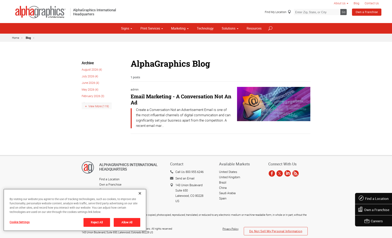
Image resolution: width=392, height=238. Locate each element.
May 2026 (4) (90, 89)
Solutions (228, 28)
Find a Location (377, 198)
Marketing (178, 28)
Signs (125, 28)
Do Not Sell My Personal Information (275, 231)
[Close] (139, 193)
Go (343, 12)
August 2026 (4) (92, 69)
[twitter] (279, 173)
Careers (377, 221)
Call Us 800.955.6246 (189, 172)
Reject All (96, 222)
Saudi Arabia (227, 193)
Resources (254, 28)
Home (15, 38)
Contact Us (372, 3)
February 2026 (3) (93, 96)
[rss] (295, 173)
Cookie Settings (20, 222)
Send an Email (184, 178)
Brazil (222, 182)
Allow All (126, 222)
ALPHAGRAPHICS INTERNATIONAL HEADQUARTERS (128, 167)
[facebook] (271, 173)
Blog (356, 3)
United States (228, 172)
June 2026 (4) (90, 83)
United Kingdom (229, 177)
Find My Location (275, 12)
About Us (339, 3)
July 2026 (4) (90, 76)
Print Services (150, 28)
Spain (222, 198)
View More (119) (98, 106)
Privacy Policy (230, 229)
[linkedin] (287, 173)
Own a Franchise (367, 12)
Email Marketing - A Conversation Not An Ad (181, 99)
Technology (205, 28)
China (223, 188)
